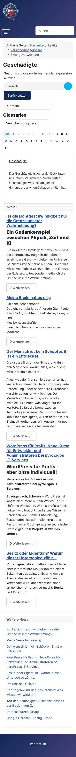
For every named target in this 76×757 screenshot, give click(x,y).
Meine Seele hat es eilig (28, 297)
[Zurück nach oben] (69, 750)
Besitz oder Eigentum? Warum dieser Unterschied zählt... (35, 555)
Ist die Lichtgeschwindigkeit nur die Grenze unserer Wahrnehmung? (36, 221)
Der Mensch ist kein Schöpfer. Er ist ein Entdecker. (37, 353)
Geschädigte (18, 161)
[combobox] (54, 30)
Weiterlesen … (22, 288)
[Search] (68, 86)
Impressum (38, 744)
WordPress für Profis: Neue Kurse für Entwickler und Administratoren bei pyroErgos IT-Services (37, 453)
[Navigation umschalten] (6, 32)
